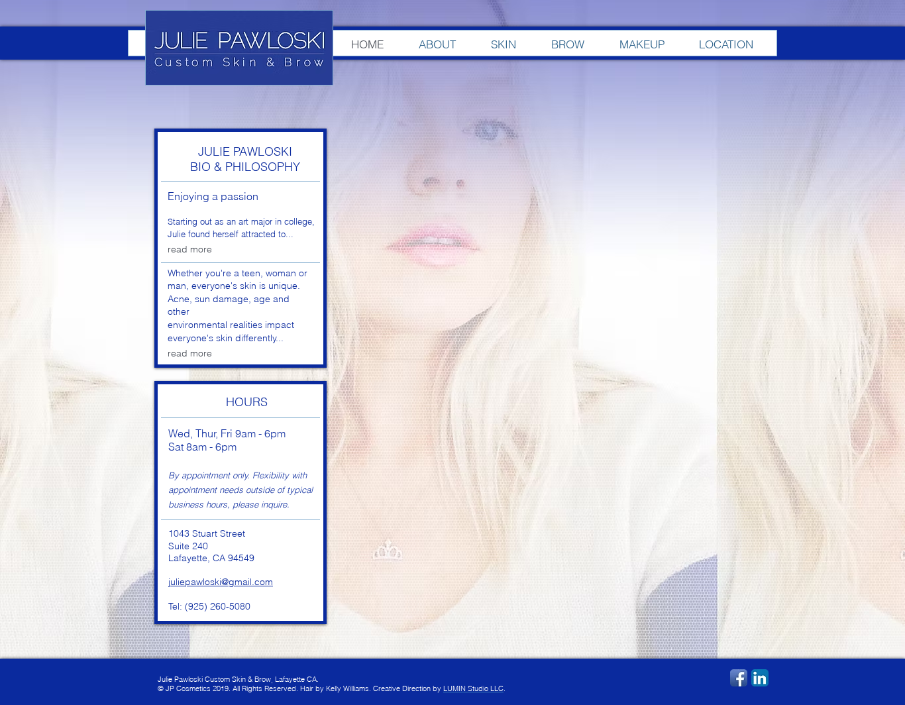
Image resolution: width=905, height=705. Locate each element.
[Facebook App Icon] (738, 677)
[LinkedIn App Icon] (760, 677)
